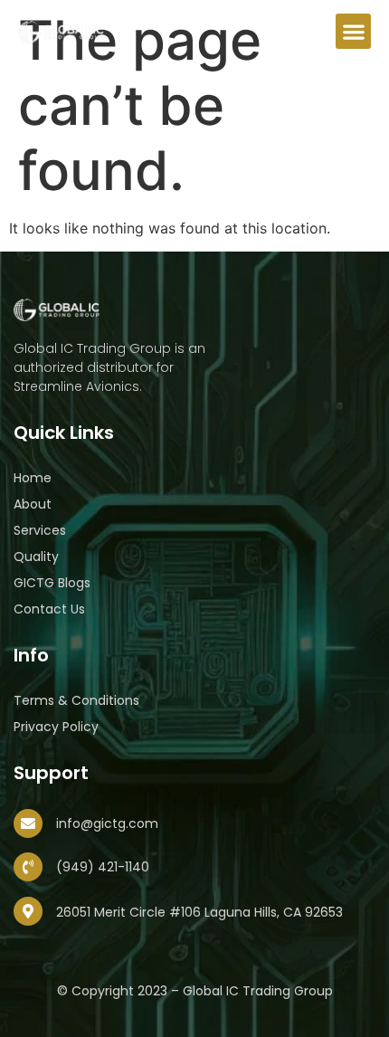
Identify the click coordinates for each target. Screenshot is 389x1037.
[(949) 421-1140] (28, 866)
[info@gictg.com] (28, 823)
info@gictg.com (107, 823)
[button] (353, 31)
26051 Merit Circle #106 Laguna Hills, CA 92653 (199, 912)
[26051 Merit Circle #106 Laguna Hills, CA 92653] (28, 911)
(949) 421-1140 (102, 867)
